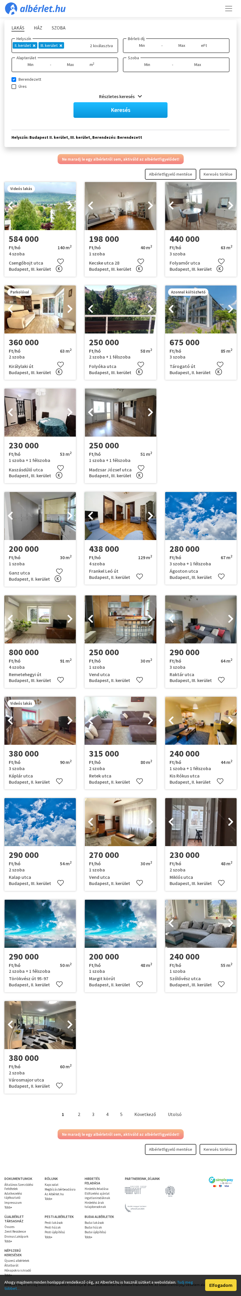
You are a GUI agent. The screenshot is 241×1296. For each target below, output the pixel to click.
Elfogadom (220, 1285)
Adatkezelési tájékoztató (13, 1195)
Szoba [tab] (59, 28)
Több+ (8, 1207)
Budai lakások (94, 1223)
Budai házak (93, 1227)
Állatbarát (11, 1265)
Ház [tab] (38, 28)
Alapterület (26, 57)
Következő (145, 1114)
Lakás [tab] (17, 28)
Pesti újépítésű (55, 1232)
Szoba (133, 57)
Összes (9, 1227)
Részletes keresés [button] (117, 96)
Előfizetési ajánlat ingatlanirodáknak (97, 1195)
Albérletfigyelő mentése (170, 174)
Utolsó (175, 1114)
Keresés (120, 109)
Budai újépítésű (95, 1232)
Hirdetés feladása (96, 1189)
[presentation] (10, 206)
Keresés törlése (218, 174)
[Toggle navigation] (229, 8)
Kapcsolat (51, 1185)
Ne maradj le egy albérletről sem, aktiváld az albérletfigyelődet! (120, 159)
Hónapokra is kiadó (17, 1270)
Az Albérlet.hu (54, 1194)
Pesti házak (53, 1227)
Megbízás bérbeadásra (60, 1189)
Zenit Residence (15, 1231)
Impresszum (13, 1203)
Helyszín (23, 38)
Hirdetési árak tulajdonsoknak (95, 1205)
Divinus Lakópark (16, 1236)
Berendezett (30, 79)
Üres (23, 86)
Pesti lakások (54, 1223)
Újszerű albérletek (16, 1261)
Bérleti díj (136, 38)
